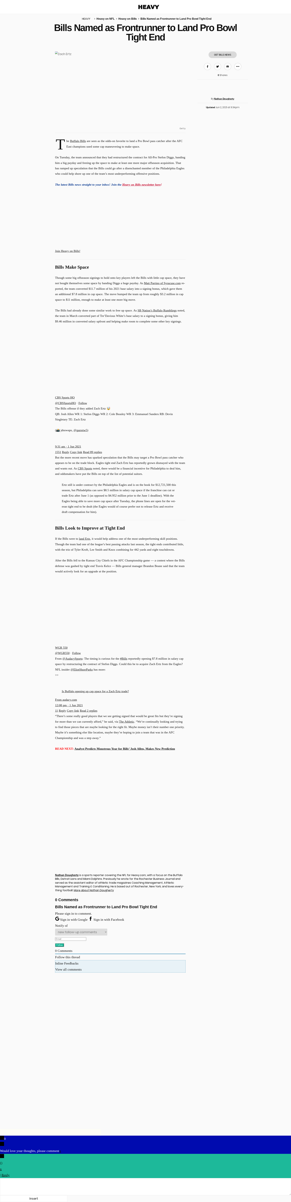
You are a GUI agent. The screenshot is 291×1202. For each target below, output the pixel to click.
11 (56, 710)
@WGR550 (62, 653)
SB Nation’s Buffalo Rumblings (157, 310)
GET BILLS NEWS (222, 54)
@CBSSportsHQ (65, 403)
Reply (65, 452)
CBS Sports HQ (65, 397)
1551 (58, 452)
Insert (33, 1198)
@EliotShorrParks (82, 669)
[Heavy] (148, 7)
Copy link (76, 452)
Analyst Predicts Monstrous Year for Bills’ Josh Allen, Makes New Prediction (124, 748)
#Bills (123, 658)
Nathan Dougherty (224, 98)
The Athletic (126, 721)
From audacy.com (66, 699)
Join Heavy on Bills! (67, 251)
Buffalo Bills (78, 141)
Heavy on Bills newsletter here (141, 184)
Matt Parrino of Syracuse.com (162, 283)
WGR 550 (61, 647)
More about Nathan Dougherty (94, 890)
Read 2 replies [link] (88, 710)
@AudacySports (72, 658)
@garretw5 (80, 430)
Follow (82, 403)
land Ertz (84, 538)
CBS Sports (85, 468)
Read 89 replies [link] (92, 452)
